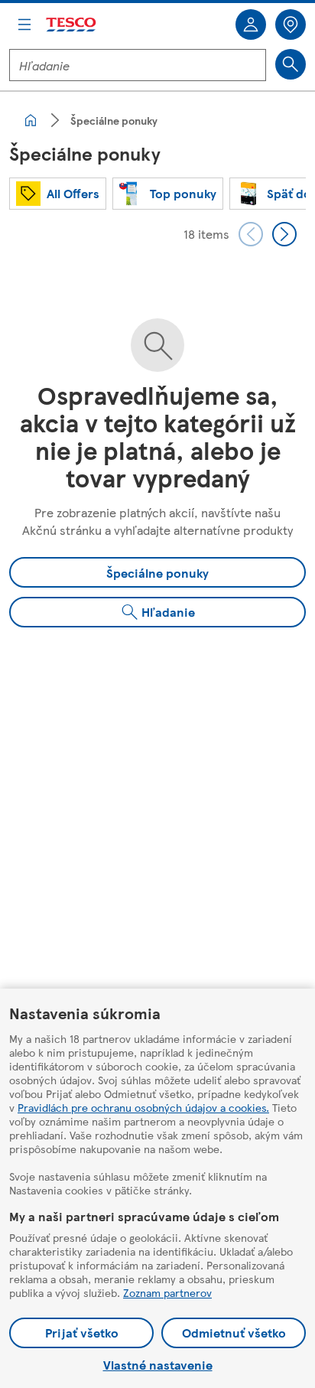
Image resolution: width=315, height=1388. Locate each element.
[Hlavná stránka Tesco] (72, 25)
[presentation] (251, 234)
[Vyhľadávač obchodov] (290, 24)
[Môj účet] (250, 24)
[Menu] (24, 24)
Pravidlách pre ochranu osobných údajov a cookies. (143, 1107)
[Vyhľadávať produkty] (290, 64)
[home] (30, 120)
